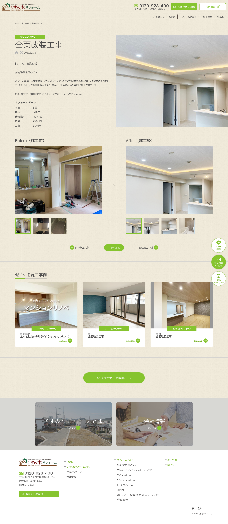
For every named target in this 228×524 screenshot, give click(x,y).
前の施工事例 (82, 247)
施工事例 (208, 16)
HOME (69, 461)
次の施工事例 (146, 247)
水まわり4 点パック (126, 464)
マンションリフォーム (29, 37)
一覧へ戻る (114, 247)
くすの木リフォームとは (163, 16)
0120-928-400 (154, 6)
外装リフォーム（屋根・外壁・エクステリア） (138, 494)
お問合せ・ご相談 (186, 6)
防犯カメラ (122, 499)
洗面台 (120, 489)
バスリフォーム (124, 474)
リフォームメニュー (189, 16)
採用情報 (210, 6)
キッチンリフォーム (126, 479)
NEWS (220, 16)
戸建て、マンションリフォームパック (134, 469)
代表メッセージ (74, 471)
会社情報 (71, 476)
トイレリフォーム (125, 484)
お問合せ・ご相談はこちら (116, 378)
